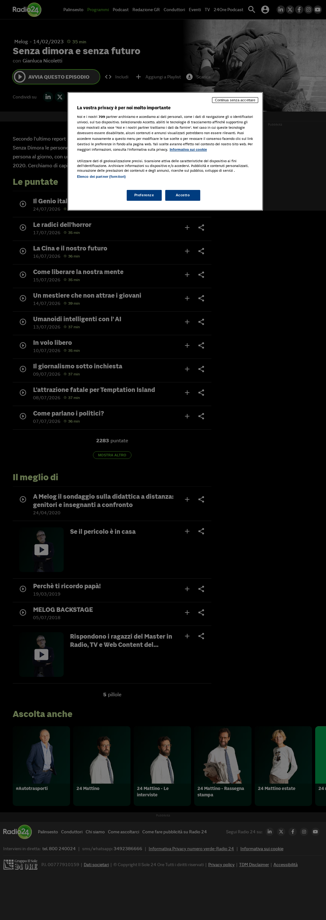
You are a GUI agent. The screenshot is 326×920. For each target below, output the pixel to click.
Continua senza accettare (235, 100)
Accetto (183, 195)
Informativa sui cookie (188, 149)
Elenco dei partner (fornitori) (101, 176)
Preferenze (144, 195)
